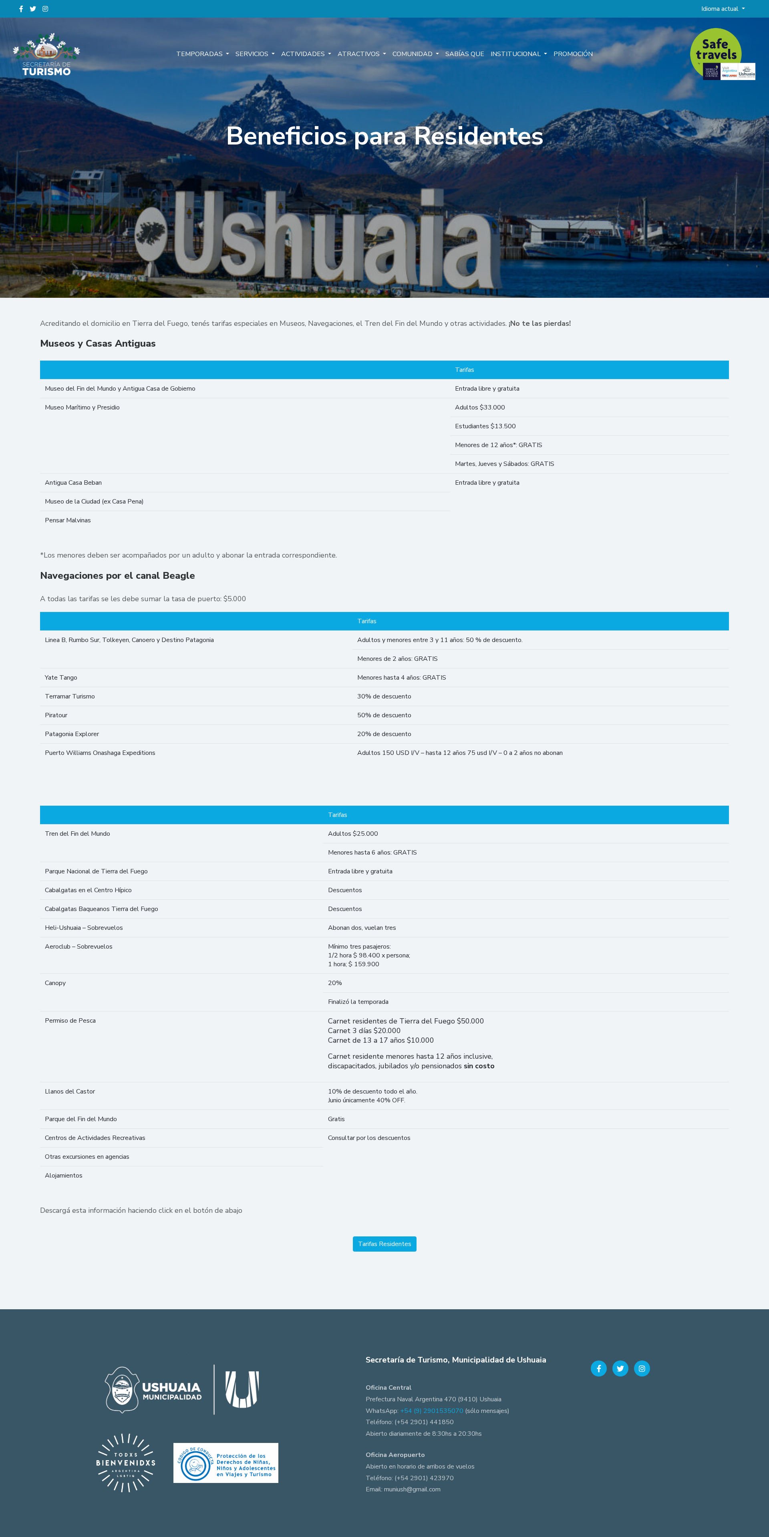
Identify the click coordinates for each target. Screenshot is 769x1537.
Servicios (253, 54)
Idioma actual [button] (720, 8)
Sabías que (464, 54)
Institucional (516, 54)
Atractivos (359, 54)
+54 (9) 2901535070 (431, 1411)
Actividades (303, 54)
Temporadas (200, 54)
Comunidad (413, 54)
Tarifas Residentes (384, 1244)
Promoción (573, 54)
